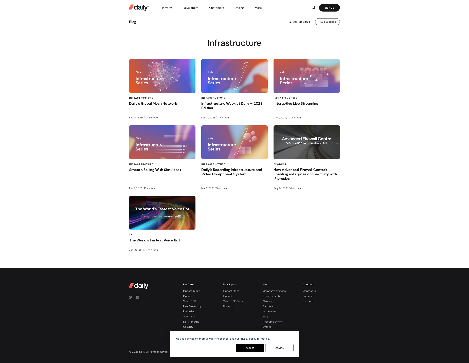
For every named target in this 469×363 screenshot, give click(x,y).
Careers (267, 301)
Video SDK (189, 301)
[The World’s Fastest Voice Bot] (162, 213)
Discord (227, 306)
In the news (270, 311)
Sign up (329, 8)
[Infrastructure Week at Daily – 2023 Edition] (234, 76)
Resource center (273, 321)
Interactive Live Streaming (296, 103)
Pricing (239, 8)
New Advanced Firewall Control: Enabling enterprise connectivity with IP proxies (305, 174)
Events (267, 326)
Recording (189, 311)
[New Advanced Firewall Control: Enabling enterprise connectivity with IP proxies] (307, 142)
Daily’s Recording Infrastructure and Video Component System (231, 171)
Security (188, 326)
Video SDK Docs (233, 301)
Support (308, 301)
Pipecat (187, 296)
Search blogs (301, 22)
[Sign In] (314, 8)
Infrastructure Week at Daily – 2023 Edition (231, 105)
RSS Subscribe (327, 21)
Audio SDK (189, 316)
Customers (216, 8)
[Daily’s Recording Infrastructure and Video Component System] (234, 142)
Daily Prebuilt (191, 321)
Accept (249, 347)
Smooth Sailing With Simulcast (155, 169)
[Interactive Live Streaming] (307, 76)
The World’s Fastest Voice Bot (154, 240)
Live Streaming (192, 306)
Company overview (274, 291)
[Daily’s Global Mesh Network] (162, 76)
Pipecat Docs (231, 291)
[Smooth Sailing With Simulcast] (162, 142)
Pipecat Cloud (191, 291)
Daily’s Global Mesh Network (153, 103)
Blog (132, 21)
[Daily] (139, 7)
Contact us (309, 291)
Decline (279, 347)
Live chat (308, 296)
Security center (272, 296)
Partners (268, 306)
